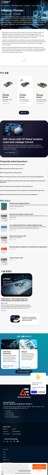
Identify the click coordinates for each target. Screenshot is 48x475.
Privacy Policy (5, 449)
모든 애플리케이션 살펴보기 (23, 371)
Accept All (39, 465)
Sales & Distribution (16, 433)
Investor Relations (16, 431)
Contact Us (5, 431)
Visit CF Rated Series (10, 152)
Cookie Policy (17, 473)
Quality (4, 454)
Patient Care (28, 5)
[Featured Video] (16, 285)
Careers (14, 429)
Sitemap (4, 457)
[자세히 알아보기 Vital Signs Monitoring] (10, 344)
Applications (7, 5)
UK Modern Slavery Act (7, 462)
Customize (39, 470)
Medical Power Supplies (17, 5)
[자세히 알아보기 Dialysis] (29, 344)
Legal (4, 451)
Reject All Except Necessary (39, 468)
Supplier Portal (6, 459)
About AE (5, 429)
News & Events (6, 433)
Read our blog (35, 384)
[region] (24, 469)
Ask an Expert (16, 14)
